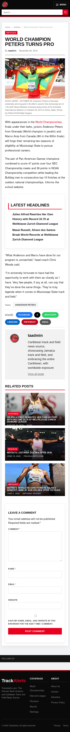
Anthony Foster (31, 493)
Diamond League (38, 695)
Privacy (57, 725)
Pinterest (30, 322)
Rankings (34, 711)
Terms (65, 725)
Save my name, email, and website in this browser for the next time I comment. (31, 622)
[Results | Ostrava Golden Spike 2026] (35, 444)
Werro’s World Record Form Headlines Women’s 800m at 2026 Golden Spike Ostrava (33, 489)
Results (12, 449)
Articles (17, 27)
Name (12, 568)
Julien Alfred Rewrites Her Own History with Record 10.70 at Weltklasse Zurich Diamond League (35, 219)
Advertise (55, 697)
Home (7, 27)
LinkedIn (12, 322)
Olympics (34, 701)
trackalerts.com (34, 456)
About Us (55, 686)
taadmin (12, 50)
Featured (13, 414)
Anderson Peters (25, 305)
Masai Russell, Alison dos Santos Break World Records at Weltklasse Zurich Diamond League (35, 234)
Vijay (29, 425)
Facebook (24, 315)
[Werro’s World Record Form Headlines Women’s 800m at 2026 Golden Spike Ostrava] (35, 479)
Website (13, 599)
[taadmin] (16, 338)
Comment (14, 529)
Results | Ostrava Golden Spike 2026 (29, 452)
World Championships (48, 122)
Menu (63, 4)
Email (45, 322)
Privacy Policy (58, 702)
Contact (54, 691)
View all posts (36, 374)
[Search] (65, 12)
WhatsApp (50, 315)
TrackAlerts (13, 725)
